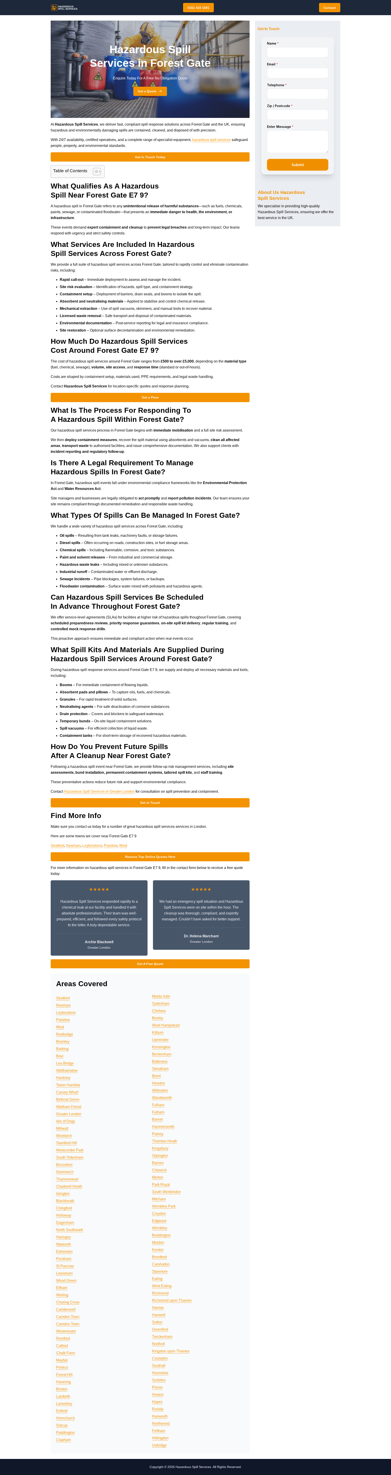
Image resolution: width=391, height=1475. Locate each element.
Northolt (158, 1344)
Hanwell (158, 1315)
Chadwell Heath (69, 1186)
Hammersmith (163, 1127)
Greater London (68, 1114)
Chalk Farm (65, 1353)
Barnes (158, 1163)
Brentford (159, 1257)
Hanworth (160, 1416)
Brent (156, 1076)
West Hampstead (166, 1025)
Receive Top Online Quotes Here (150, 857)
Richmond (160, 1293)
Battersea (159, 1061)
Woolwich (64, 1136)
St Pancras (65, 1266)
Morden (158, 1242)
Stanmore (160, 1271)
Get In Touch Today (150, 157)
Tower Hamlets (68, 1085)
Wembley (159, 1228)
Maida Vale (161, 996)
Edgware (159, 1221)
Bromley (62, 1041)
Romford (63, 1338)
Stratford (57, 845)
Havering (63, 1382)
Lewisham (64, 1273)
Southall (158, 1366)
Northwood (161, 1423)
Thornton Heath (164, 1141)
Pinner (157, 1387)
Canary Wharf (67, 1092)
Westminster (66, 1331)
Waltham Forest (68, 1107)
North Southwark (69, 1230)
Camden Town (67, 1317)
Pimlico (62, 1367)
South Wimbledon (166, 1192)
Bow (59, 1056)
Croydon (159, 1213)
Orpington (160, 1156)
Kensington (161, 1047)
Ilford (123, 845)
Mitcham (159, 1199)
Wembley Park (164, 1206)
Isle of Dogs (65, 1121)
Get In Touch (150, 802)
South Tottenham (69, 1157)
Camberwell (66, 1309)
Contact (330, 8)
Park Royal (161, 1184)
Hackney (63, 1078)
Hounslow (160, 1373)
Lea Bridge (65, 1063)
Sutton (157, 1322)
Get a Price (150, 397)
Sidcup (61, 1425)
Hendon (158, 1083)
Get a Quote (147, 91)
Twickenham (162, 1337)
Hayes (157, 1402)
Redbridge (64, 1034)
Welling (62, 1295)
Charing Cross (67, 1302)
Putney (157, 1134)
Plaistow (110, 845)
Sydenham (160, 1003)
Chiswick (159, 1170)
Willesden (160, 1090)
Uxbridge (159, 1445)
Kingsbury (160, 1148)
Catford (62, 1346)
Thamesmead (67, 1179)
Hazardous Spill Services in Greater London (99, 791)
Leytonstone (92, 845)
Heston (158, 1394)
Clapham (63, 1440)
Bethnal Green (67, 1099)
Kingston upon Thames (170, 1351)
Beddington (161, 1235)
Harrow (158, 1308)
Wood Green (66, 1280)
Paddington (65, 1432)
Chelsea (159, 1011)
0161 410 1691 (198, 8)
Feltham (158, 1431)
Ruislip (157, 1409)
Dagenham (65, 1222)
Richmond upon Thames (172, 1300)
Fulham (158, 1105)
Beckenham (161, 1054)
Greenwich (65, 1172)
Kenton (158, 1250)
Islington (63, 1194)
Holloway (63, 1215)
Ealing (157, 1279)
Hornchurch (65, 1418)
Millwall (62, 1128)
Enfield (61, 1411)
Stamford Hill (66, 1143)
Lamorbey (64, 1404)
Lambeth (63, 1396)
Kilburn (158, 1032)
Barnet (157, 1119)
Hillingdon (160, 1438)
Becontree (64, 1165)
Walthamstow (67, 1070)
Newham (73, 845)
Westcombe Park (69, 1150)
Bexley (157, 1018)
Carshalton (161, 1264)
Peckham (63, 1259)
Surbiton (159, 1380)
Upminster (160, 1040)
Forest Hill (64, 1375)
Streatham (160, 1069)
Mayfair (62, 1360)
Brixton (61, 1389)
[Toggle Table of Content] (95, 171)
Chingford (64, 1208)
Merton (157, 1177)
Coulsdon (160, 1358)
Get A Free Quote (150, 964)
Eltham (61, 1288)
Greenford (160, 1329)
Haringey (63, 1237)
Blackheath (65, 1201)
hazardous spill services (211, 140)
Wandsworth (162, 1098)
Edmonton (64, 1251)
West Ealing (162, 1286)
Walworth (63, 1244)
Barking (62, 1049)
